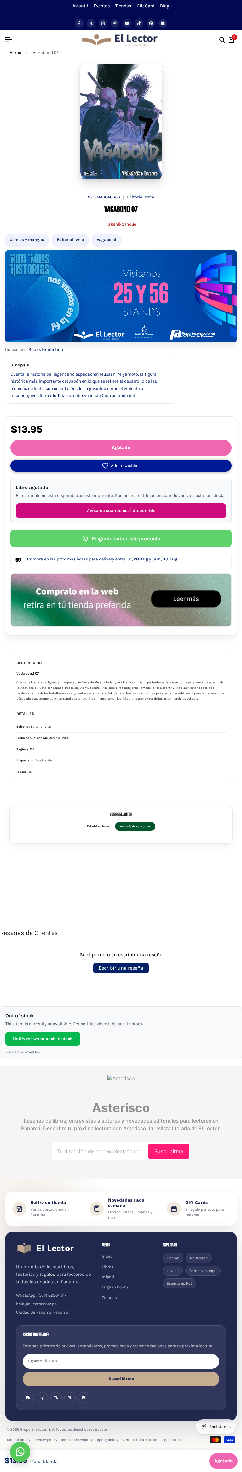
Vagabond (106, 239)
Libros (107, 1266)
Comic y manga (202, 1271)
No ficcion (199, 1258)
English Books (115, 1287)
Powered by (22, 1052)
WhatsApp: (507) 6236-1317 (41, 1295)
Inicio (107, 1256)
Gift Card (145, 6)
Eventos (102, 6)
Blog (164, 6)
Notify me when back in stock (42, 1038)
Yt (70, 1398)
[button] (121, 466)
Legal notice (171, 1440)
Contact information (139, 1440)
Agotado (121, 447)
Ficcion (173, 1258)
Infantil (80, 6)
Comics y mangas (27, 239)
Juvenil (173, 1271)
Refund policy (18, 1440)
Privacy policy (45, 1440)
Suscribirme (121, 1378)
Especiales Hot (179, 1283)
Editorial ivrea (70, 239)
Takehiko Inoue (121, 224)
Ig (42, 1398)
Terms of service (74, 1440)
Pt (84, 1398)
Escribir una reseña (121, 968)
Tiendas (123, 6)
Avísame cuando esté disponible (121, 510)
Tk (56, 1398)
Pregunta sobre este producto (126, 539)
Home (15, 52)
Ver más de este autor (135, 826)
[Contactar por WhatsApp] (20, 1452)
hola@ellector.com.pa (36, 1303)
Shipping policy (104, 1440)
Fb (28, 1398)
